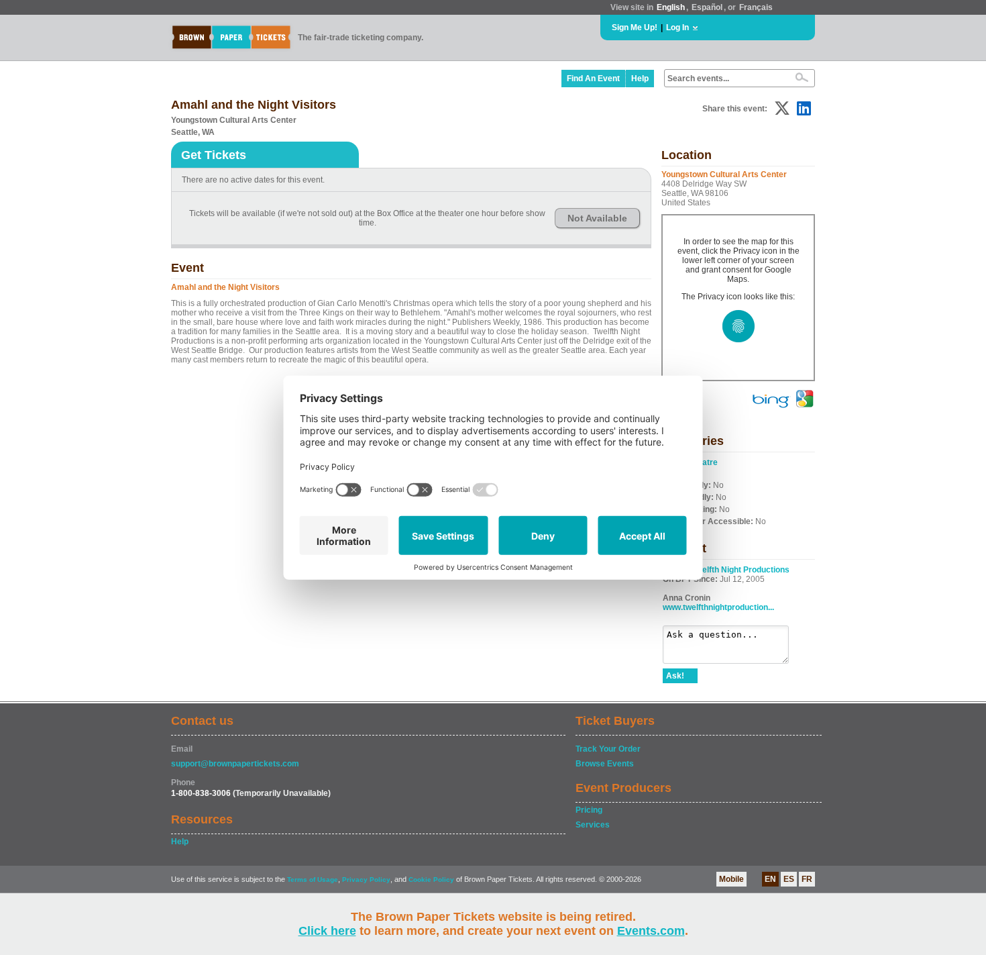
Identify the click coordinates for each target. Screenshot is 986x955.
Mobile (731, 879)
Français (756, 7)
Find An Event (593, 78)
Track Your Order (608, 749)
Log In (677, 27)
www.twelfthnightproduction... (718, 607)
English (671, 7)
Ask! (675, 676)
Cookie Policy (431, 879)
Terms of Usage (312, 879)
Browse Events (605, 763)
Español (707, 7)
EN (770, 879)
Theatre (703, 462)
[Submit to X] (782, 108)
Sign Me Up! (634, 27)
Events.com (651, 931)
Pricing (589, 810)
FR (807, 879)
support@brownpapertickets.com (235, 763)
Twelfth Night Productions (740, 569)
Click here (327, 931)
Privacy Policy (366, 879)
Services (593, 825)
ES (788, 879)
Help (640, 78)
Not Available (597, 218)
